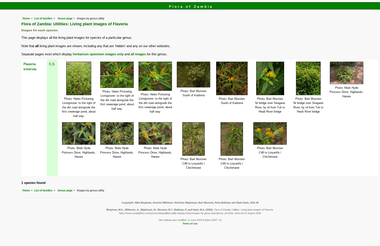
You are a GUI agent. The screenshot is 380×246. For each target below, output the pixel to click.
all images (138, 54)
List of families (43, 18)
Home (26, 18)
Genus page (65, 18)
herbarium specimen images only (98, 54)
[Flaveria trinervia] (78, 78)
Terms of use (190, 223)
